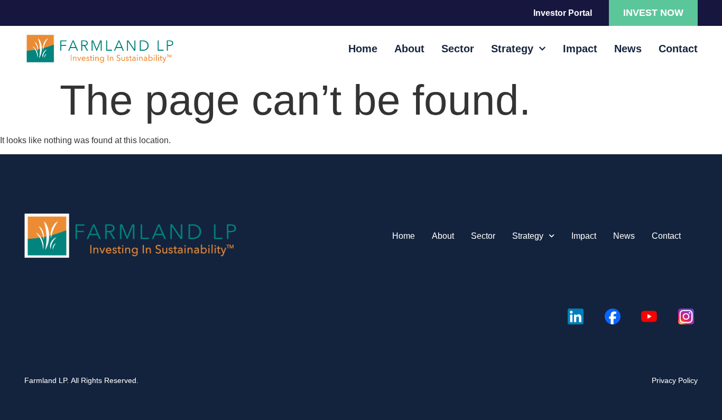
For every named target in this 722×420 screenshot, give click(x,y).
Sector (457, 48)
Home (362, 48)
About (409, 48)
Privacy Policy (675, 380)
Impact (580, 48)
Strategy (512, 48)
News (628, 48)
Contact (678, 48)
